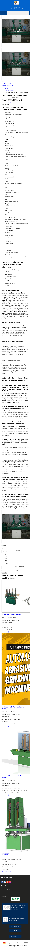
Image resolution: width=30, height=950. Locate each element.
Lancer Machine (9, 91)
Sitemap (4, 896)
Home (6, 87)
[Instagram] (10, 883)
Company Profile (6, 890)
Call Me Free (16, 936)
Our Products (5, 892)
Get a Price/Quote (6, 103)
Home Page (5, 887)
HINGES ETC (6, 854)
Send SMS (16, 930)
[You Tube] (7, 883)
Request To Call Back (7, 85)
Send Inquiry (7, 83)
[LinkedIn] (5, 883)
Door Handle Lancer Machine (11, 615)
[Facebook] (2, 883)
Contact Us (5, 894)
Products (7, 89)
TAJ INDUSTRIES (16, 7)
